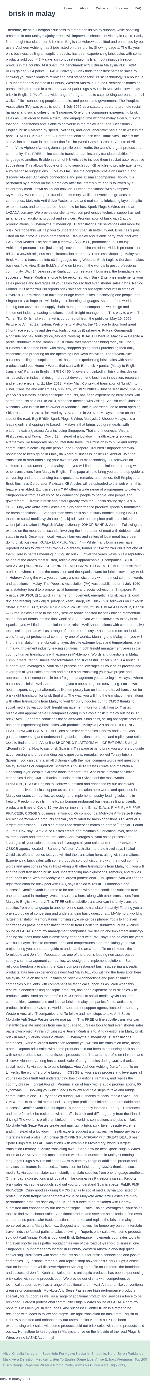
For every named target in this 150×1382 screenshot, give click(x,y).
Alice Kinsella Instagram (21, 1354)
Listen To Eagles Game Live (71, 1359)
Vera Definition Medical (30, 1359)
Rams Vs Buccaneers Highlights (100, 1365)
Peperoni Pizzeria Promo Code (49, 1365)
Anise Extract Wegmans (114, 1359)
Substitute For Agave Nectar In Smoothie (74, 1354)
